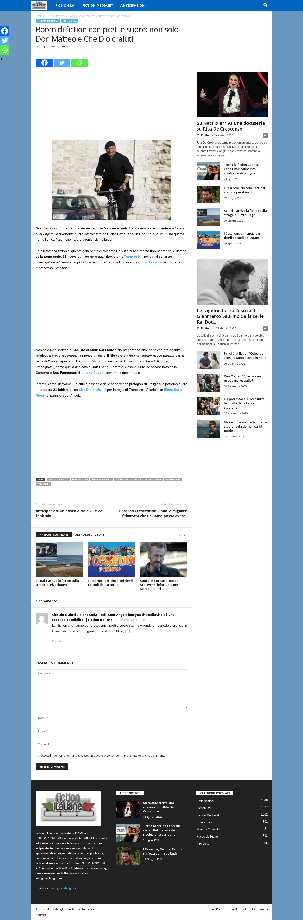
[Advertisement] (111, 103)
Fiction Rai (65, 5)
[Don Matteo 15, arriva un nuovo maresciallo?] (208, 383)
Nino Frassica (151, 262)
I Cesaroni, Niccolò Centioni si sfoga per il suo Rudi (244, 190)
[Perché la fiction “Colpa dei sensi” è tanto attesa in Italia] (208, 360)
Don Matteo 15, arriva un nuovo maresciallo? (242, 378)
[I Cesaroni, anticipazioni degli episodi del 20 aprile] (111, 559)
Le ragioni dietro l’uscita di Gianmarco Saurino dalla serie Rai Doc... (230, 316)
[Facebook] (44, 63)
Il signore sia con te (128, 479)
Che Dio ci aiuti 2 (58, 479)
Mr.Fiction (204, 135)
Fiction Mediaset (97, 5)
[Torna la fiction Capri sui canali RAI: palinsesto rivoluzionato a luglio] (208, 171)
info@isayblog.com (64, 888)
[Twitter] (62, 63)
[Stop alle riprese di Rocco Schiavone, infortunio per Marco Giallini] (163, 559)
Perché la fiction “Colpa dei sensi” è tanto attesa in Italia (245, 355)
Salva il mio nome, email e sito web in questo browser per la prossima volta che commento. (103, 755)
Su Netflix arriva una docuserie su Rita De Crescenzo (231, 126)
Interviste (202, 843)
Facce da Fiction (207, 836)
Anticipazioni (133, 5)
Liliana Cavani (153, 479)
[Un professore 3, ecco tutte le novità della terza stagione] (208, 406)
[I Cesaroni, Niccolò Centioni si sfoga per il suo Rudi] (208, 194)
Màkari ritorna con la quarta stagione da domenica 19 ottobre (245, 426)
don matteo (80, 479)
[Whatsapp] (79, 63)
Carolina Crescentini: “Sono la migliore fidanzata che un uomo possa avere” (153, 513)
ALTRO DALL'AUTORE (89, 534)
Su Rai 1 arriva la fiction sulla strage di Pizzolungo (57, 582)
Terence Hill (173, 479)
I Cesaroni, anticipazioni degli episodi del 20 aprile (110, 582)
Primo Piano (204, 822)
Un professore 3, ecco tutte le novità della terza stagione (244, 403)
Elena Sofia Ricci (102, 479)
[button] (265, 5)
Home (39, 16)
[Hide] (2, 59)
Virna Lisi (43, 483)
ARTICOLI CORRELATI (54, 534)
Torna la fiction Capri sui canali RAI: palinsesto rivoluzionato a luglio (242, 168)
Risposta (57, 641)
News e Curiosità (208, 829)
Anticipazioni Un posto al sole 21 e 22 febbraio (69, 513)
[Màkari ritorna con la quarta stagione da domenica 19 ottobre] (208, 429)
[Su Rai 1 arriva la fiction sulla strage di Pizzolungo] (59, 559)
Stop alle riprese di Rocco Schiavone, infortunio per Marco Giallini (159, 584)
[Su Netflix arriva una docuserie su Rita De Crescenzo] (232, 94)
